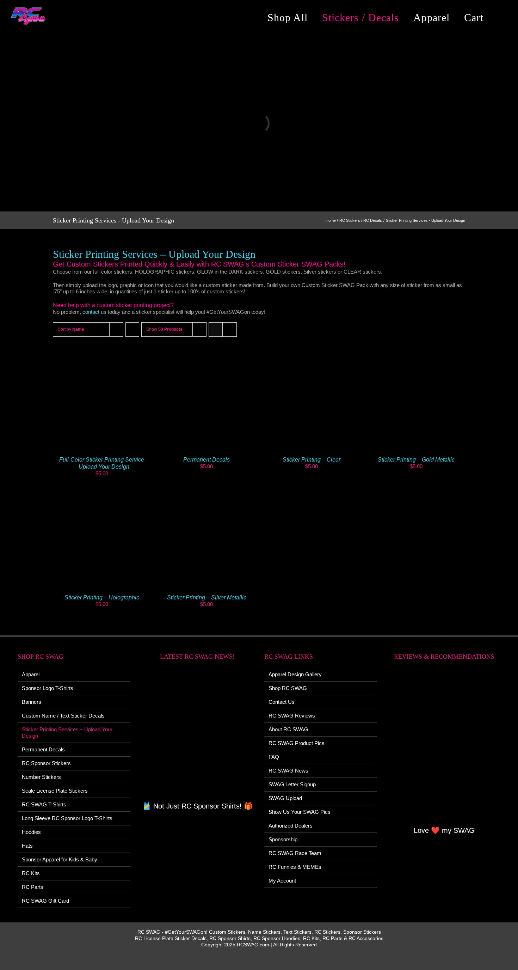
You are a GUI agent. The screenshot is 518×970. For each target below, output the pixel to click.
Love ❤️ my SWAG (444, 830)
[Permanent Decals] (206, 355)
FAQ (274, 757)
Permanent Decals (206, 460)
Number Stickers (41, 777)
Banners (31, 702)
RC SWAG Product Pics (297, 743)
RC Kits (31, 873)
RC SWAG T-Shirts (44, 804)
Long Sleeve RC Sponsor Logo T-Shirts (67, 818)
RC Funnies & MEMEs (295, 867)
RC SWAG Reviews (292, 716)
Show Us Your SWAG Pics (300, 812)
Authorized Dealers (291, 826)
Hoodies (31, 832)
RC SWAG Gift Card (45, 901)
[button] (501, 17)
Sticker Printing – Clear (311, 460)
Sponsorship (283, 839)
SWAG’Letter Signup (292, 784)
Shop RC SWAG (288, 688)
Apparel (30, 674)
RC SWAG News (288, 771)
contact (90, 312)
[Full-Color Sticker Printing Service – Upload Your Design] (101, 355)
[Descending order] (132, 329)
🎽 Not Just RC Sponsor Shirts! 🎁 (197, 806)
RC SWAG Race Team (295, 853)
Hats (27, 846)
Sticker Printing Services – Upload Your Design (67, 732)
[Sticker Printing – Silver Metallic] (206, 493)
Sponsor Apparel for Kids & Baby (59, 859)
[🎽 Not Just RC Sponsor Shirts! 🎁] (197, 734)
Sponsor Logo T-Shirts (47, 688)
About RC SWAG (288, 729)
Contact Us (282, 702)
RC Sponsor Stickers (46, 763)
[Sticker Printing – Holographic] (101, 493)
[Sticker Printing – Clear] (311, 355)
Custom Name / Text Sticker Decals (63, 716)
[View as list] (229, 329)
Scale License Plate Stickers (55, 791)
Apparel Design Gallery (295, 674)
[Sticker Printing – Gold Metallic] (416, 355)
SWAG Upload (285, 798)
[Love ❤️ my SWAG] (444, 747)
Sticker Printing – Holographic (101, 597)
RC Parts (32, 887)
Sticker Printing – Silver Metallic (206, 597)
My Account (282, 881)
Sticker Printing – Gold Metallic (416, 460)
